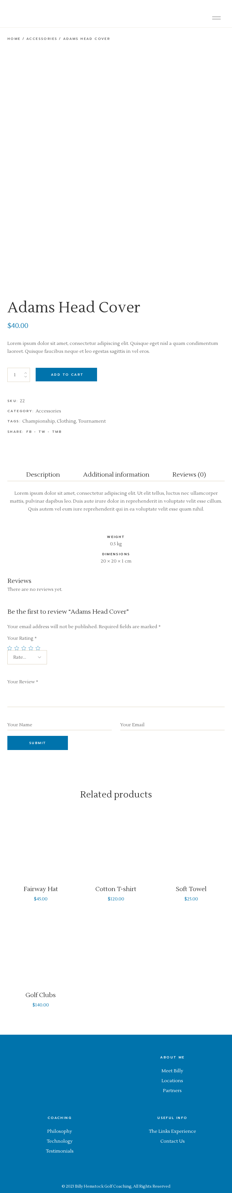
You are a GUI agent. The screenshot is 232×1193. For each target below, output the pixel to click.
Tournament (92, 421)
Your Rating (22, 638)
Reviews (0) (189, 475)
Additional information (116, 475)
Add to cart (67, 374)
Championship (38, 421)
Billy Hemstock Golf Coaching (103, 1186)
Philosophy (59, 1131)
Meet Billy (172, 1071)
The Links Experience (172, 1131)
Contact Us (172, 1141)
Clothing (66, 421)
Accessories (48, 411)
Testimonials (60, 1151)
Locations (172, 1081)
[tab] (43, 476)
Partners (172, 1090)
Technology (60, 1141)
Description (43, 475)
